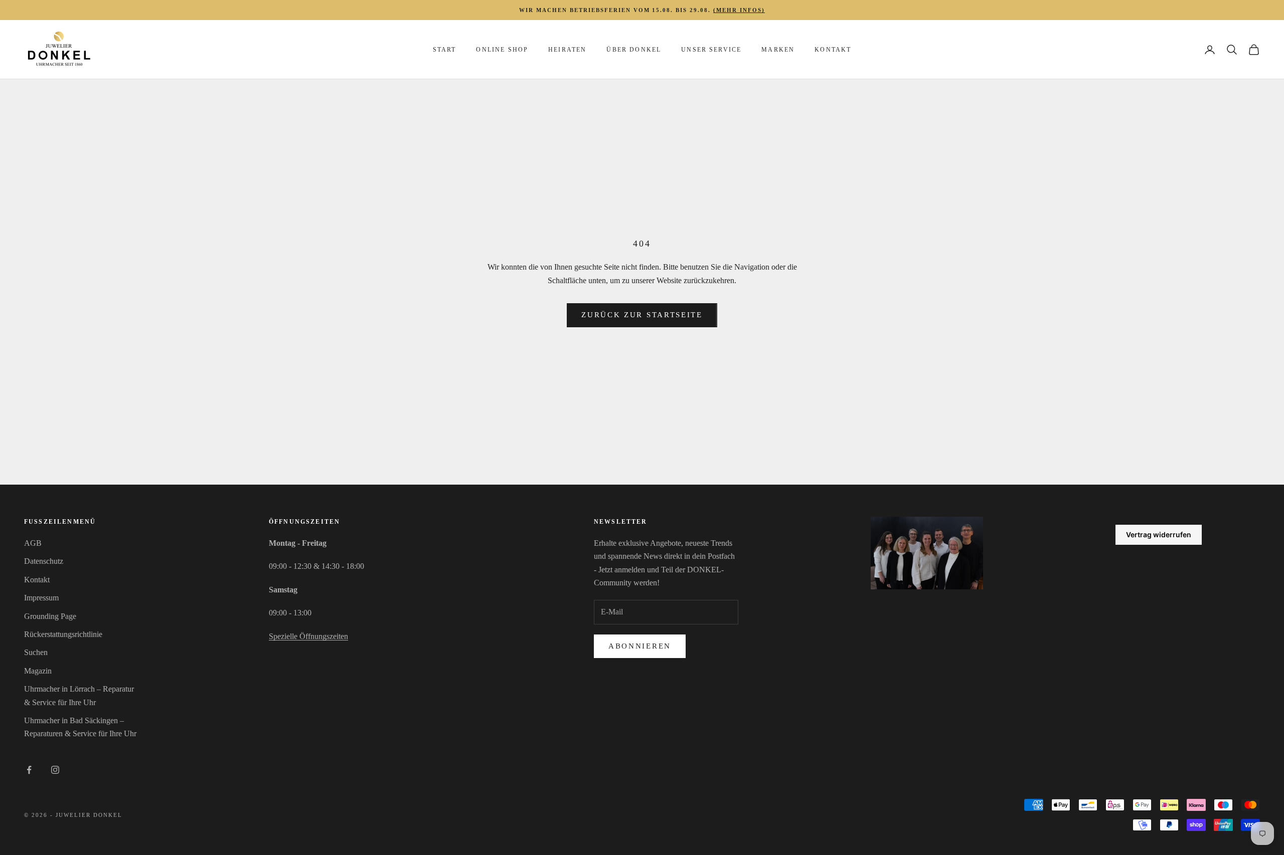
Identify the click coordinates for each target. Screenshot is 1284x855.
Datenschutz (43, 561)
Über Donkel (633, 49)
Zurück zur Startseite (642, 315)
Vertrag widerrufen (1158, 534)
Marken (777, 49)
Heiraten (567, 49)
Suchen (36, 652)
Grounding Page (50, 616)
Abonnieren (639, 646)
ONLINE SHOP (502, 49)
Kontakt (833, 49)
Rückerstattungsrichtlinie (63, 634)
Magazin (38, 671)
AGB (33, 543)
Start (444, 49)
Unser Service (711, 49)
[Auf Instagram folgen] (55, 770)
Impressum (41, 597)
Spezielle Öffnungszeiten (308, 636)
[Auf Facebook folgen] (29, 770)
